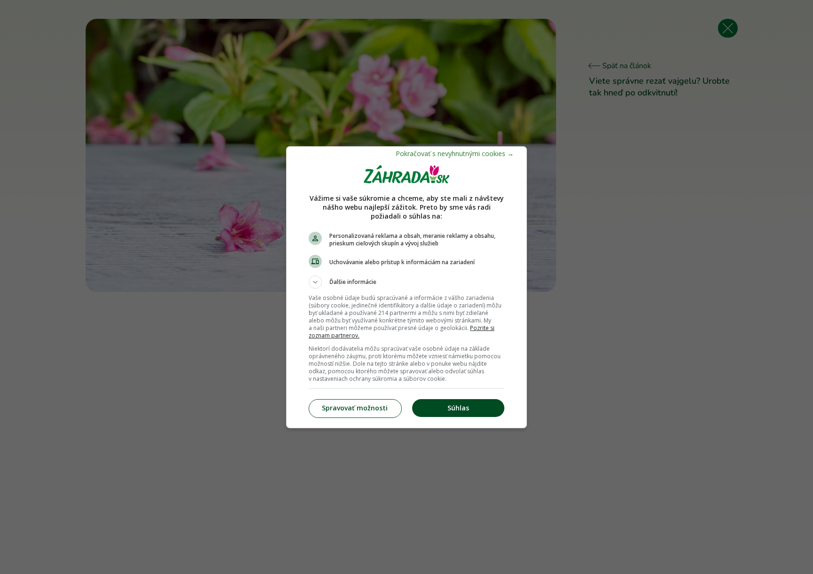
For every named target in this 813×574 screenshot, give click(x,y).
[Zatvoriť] (455, 153)
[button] (406, 282)
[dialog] (406, 287)
